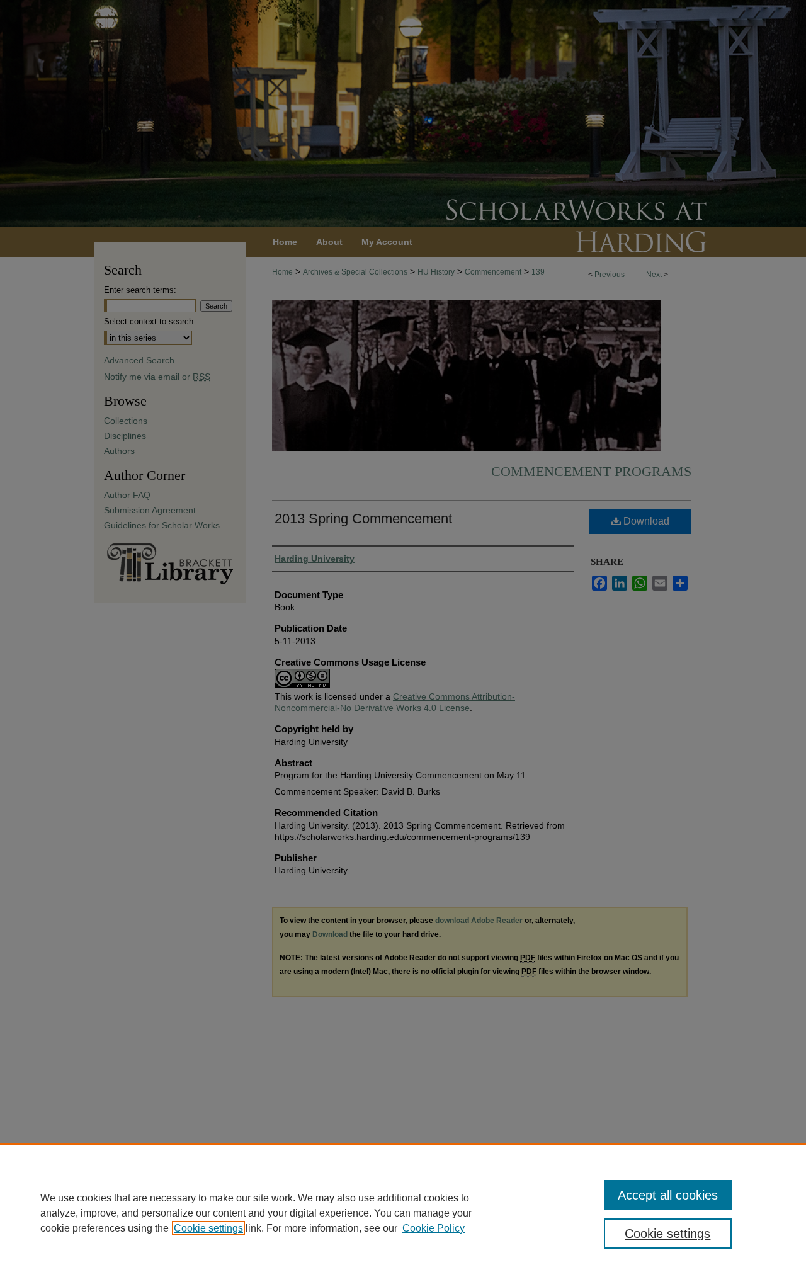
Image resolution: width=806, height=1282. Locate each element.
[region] (403, 1212)
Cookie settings (208, 1228)
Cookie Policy (433, 1228)
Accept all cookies (668, 1195)
